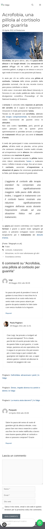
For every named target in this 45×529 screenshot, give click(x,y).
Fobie (7, 247)
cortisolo (8, 250)
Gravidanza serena (13, 257)
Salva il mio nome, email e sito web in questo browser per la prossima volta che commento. (23, 508)
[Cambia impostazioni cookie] (4, 524)
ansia (29, 161)
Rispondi (9, 313)
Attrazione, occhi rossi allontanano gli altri (22, 253)
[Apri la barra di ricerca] (32, 5)
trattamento (17, 250)
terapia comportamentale (16, 117)
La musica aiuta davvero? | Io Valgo (25, 400)
